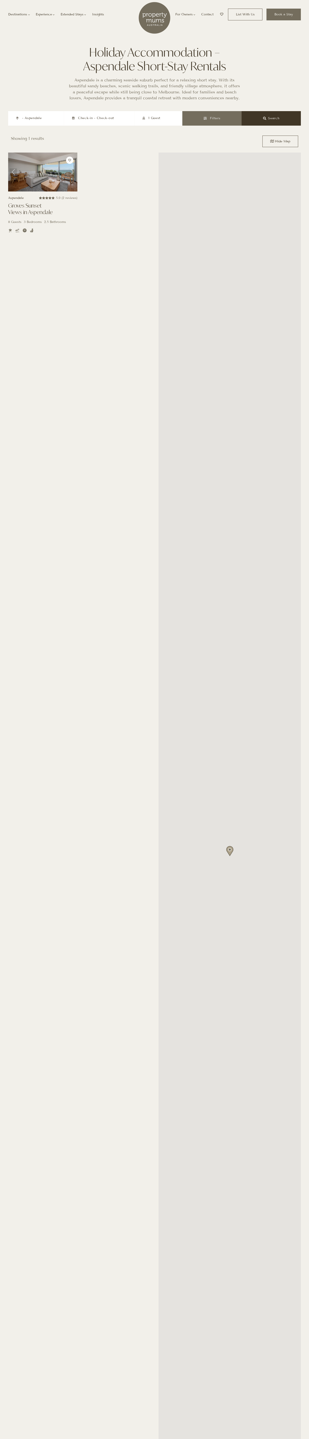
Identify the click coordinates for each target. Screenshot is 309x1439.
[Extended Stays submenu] (85, 14)
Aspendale (16, 198)
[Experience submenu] (54, 14)
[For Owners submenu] (194, 14)
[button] (229, 851)
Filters (215, 118)
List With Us (245, 14)
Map (282, 141)
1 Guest (154, 118)
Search (273, 118)
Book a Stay (283, 14)
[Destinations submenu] (29, 14)
